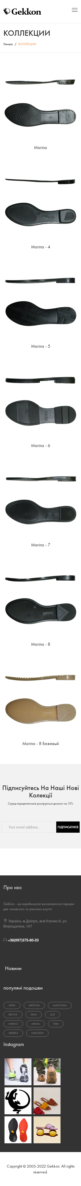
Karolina (37, 1033)
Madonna (60, 1005)
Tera (55, 1024)
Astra (12, 1005)
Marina (40, 147)
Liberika (13, 1033)
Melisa (36, 1024)
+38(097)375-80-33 (23, 940)
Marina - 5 (40, 346)
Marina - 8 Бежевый (40, 743)
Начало (8, 44)
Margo (13, 1024)
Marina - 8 (40, 644)
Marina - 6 (40, 445)
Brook (13, 1014)
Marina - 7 (40, 545)
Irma (34, 1014)
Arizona (34, 1005)
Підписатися (68, 827)
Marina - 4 (40, 247)
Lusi (52, 1014)
